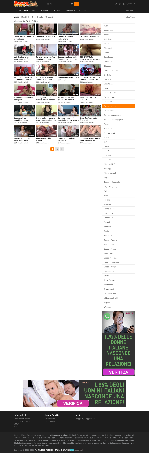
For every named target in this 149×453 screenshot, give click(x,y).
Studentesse (109, 271)
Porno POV (108, 213)
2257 (16, 426)
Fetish (106, 124)
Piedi (106, 195)
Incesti (106, 151)
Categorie (44, 10)
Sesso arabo (109, 244)
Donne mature (110, 106)
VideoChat (55, 10)
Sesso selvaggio (110, 267)
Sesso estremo (110, 249)
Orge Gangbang (110, 186)
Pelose (107, 191)
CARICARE (129, 10)
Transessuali (109, 289)
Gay (105, 142)
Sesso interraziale (111, 262)
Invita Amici (50, 421)
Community (83, 10)
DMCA (16, 424)
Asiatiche (108, 39)
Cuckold (107, 75)
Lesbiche (107, 155)
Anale (106, 35)
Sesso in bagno (110, 258)
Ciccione (107, 66)
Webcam (107, 307)
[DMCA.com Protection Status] (76, 450)
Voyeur (107, 302)
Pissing (107, 200)
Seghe (106, 231)
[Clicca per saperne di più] (118, 343)
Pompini (107, 204)
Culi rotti (107, 79)
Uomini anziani (110, 293)
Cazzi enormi (109, 57)
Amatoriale (108, 30)
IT (134, 4)
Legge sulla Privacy (22, 421)
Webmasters (50, 419)
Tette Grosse (109, 280)
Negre (106, 177)
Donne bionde (110, 93)
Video (26, 10)
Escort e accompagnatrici (114, 119)
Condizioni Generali (22, 419)
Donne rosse (109, 110)
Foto (34, 10)
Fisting (107, 137)
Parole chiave (69, 10)
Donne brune (109, 97)
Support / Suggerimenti (86, 419)
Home (18, 10)
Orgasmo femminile (112, 182)
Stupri (106, 276)
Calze (106, 52)
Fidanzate (108, 128)
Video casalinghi (111, 298)
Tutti (106, 26)
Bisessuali (108, 48)
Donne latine (109, 102)
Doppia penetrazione (112, 115)
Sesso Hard (109, 253)
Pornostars (108, 218)
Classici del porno (111, 70)
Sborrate (107, 227)
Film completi (109, 133)
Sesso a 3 (108, 235)
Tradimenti (108, 285)
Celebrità (108, 61)
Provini (107, 222)
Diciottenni (108, 84)
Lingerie (107, 160)
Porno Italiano (110, 209)
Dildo (106, 88)
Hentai (106, 146)
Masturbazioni (110, 173)
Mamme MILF (109, 164)
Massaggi (108, 169)
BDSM (106, 44)
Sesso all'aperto (110, 240)
